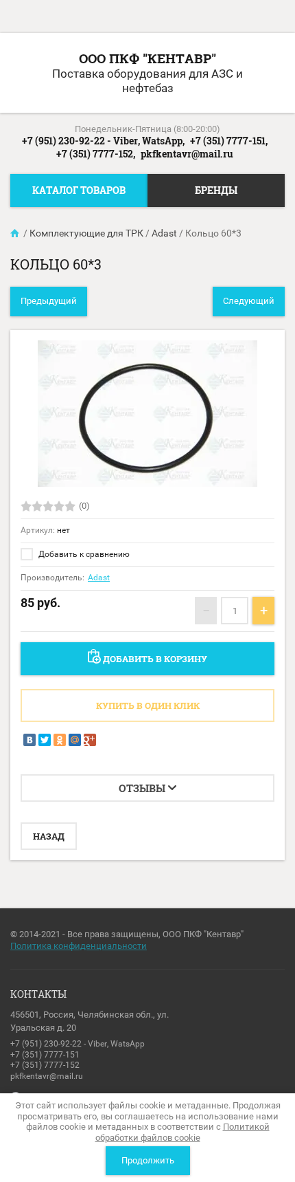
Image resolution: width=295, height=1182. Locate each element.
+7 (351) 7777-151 (45, 1055)
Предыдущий (49, 301)
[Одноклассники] (60, 740)
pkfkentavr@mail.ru (187, 153)
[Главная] (15, 233)
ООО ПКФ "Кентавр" (147, 58)
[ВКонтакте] (29, 740)
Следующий (248, 301)
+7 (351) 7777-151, (229, 140)
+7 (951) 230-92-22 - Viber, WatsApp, (103, 140)
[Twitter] (44, 740)
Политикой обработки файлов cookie (182, 1132)
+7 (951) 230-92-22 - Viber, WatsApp (77, 1044)
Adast (99, 577)
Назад (48, 836)
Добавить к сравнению (83, 554)
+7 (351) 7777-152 (45, 1065)
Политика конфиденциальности (78, 946)
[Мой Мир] (75, 740)
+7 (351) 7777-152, (95, 153)
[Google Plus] (90, 740)
